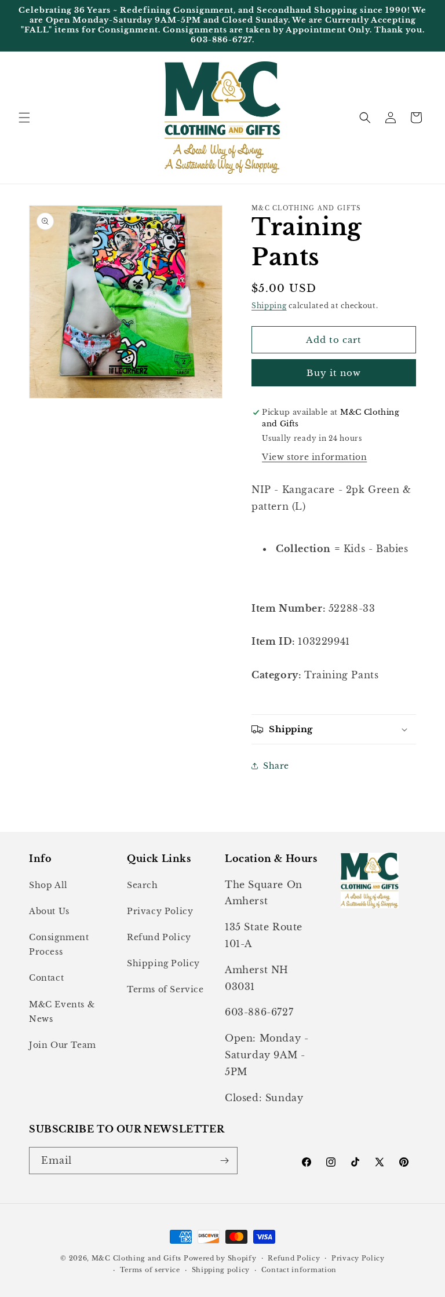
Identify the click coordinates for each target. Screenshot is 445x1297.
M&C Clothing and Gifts (136, 1258)
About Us (49, 911)
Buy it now (334, 372)
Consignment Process (59, 944)
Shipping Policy (163, 963)
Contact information (299, 1270)
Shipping (269, 305)
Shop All (48, 885)
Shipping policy (221, 1270)
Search (142, 885)
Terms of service (150, 1270)
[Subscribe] (224, 1160)
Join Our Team (62, 1045)
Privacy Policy (160, 911)
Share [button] (276, 766)
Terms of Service (165, 989)
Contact (46, 978)
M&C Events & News (61, 1011)
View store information (314, 457)
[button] (24, 117)
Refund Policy (159, 937)
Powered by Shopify (220, 1258)
